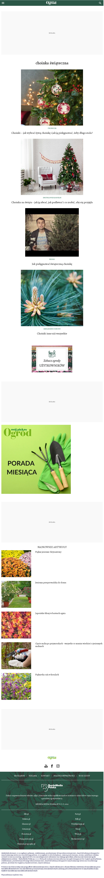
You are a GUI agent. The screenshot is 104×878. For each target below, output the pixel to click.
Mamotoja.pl (26, 834)
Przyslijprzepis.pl (77, 824)
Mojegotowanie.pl (26, 839)
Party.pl (78, 814)
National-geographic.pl (26, 844)
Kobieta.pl (26, 819)
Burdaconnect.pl (77, 839)
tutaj (21, 875)
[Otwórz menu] (3, 3)
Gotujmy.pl (26, 829)
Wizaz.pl (78, 834)
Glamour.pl (26, 824)
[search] (100, 3)
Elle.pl (26, 814)
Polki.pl (77, 819)
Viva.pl (77, 829)
